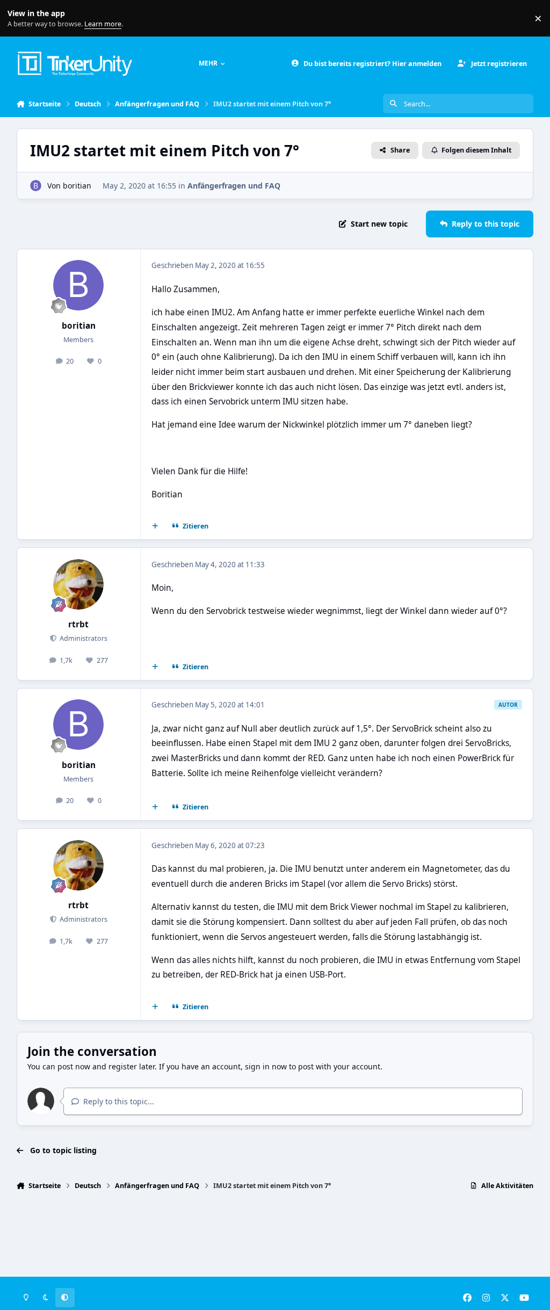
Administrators (82, 638)
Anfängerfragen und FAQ (233, 185)
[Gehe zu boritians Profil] (35, 185)
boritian (77, 185)
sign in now (266, 1066)
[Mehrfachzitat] (154, 526)
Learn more (20, 18)
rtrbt (78, 624)
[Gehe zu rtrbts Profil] (78, 584)
